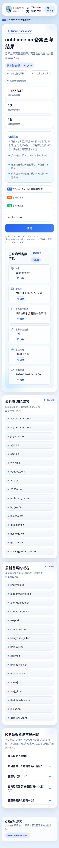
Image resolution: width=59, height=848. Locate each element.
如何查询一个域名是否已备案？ (25, 766)
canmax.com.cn (19, 611)
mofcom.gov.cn (19, 498)
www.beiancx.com (17, 835)
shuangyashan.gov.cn (23, 551)
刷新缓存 (37, 253)
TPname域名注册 (36, 9)
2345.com (16, 489)
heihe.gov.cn (17, 533)
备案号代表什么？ (18, 776)
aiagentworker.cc (20, 593)
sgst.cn (14, 445)
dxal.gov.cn (17, 524)
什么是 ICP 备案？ (18, 756)
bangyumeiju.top (20, 638)
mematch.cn (17, 673)
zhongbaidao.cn (19, 602)
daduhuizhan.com (20, 700)
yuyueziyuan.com (20, 418)
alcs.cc (14, 480)
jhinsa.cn (15, 708)
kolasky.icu (16, 646)
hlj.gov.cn (16, 507)
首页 (27, 9)
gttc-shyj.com (18, 717)
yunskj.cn (15, 682)
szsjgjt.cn (16, 691)
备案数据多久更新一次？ (22, 800)
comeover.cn (18, 629)
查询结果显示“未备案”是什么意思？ (25, 788)
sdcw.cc (15, 655)
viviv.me (15, 462)
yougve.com (17, 471)
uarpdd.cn (16, 620)
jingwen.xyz (17, 436)
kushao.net (16, 515)
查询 (29, 228)
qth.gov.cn (16, 542)
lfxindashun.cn (18, 664)
